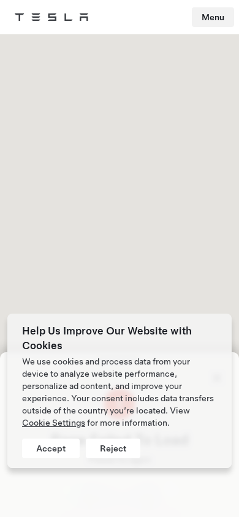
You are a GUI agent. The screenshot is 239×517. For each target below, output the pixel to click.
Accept (51, 448)
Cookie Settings (53, 423)
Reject (113, 448)
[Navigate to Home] (51, 17)
